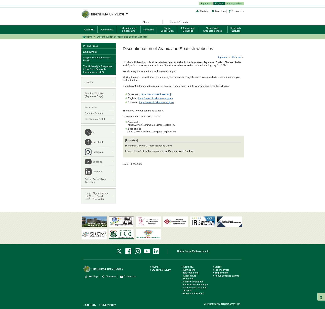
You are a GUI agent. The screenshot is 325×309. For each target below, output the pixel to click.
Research (148, 29)
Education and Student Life (128, 29)
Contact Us (238, 11)
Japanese (206, 3)
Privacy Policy (108, 304)
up (321, 298)
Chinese (236, 57)
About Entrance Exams (227, 275)
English (219, 3)
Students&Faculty (178, 22)
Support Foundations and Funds (96, 59)
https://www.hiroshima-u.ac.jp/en (155, 98)
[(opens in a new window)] (148, 221)
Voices (218, 266)
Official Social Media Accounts (193, 251)
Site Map (204, 11)
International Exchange (187, 29)
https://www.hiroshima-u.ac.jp (156, 94)
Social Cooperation (167, 29)
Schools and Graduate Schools (212, 29)
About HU (89, 29)
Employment (89, 51)
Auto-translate (234, 3)
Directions (220, 11)
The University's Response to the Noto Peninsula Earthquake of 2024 (97, 69)
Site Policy (90, 304)
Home (89, 36)
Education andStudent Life (191, 274)
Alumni (146, 22)
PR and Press (90, 45)
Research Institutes (235, 29)
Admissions (107, 29)
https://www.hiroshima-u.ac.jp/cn (156, 102)
